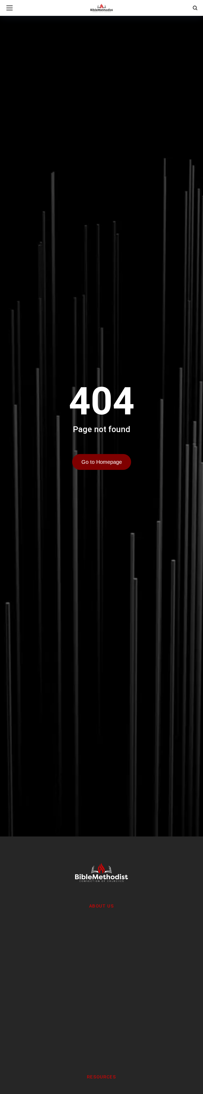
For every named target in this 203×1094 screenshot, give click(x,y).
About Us (101, 906)
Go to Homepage (101, 462)
